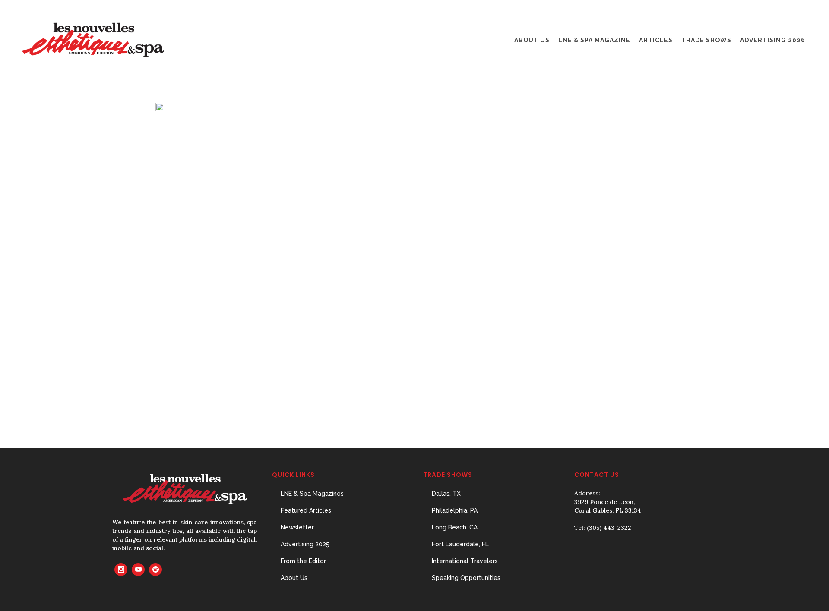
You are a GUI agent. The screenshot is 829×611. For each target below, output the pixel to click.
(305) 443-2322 (609, 528)
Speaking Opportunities (466, 577)
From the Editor (303, 560)
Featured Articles (306, 510)
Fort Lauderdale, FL (460, 544)
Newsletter (297, 527)
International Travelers (465, 560)
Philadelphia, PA (455, 510)
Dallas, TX (446, 493)
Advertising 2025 (305, 544)
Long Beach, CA (455, 527)
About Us (294, 577)
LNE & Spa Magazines (312, 493)
